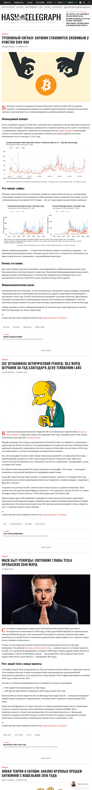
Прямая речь (19, 2)
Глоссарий (40, 2)
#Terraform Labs (16, 524)
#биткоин (16, 327)
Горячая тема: (76, 12)
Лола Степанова (8, 780)
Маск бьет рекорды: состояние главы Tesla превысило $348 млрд (37, 562)
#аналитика (57, 7)
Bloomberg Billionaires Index (38, 648)
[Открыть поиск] (89, 2)
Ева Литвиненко (8, 372)
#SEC (4, 524)
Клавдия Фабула (8, 46)
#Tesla (29, 735)
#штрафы (28, 524)
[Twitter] (84, 2)
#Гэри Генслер (40, 524)
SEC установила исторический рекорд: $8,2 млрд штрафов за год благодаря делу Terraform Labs (41, 365)
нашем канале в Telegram (54, 318)
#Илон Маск (7, 735)
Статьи (29, 2)
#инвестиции (40, 327)
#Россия (19, 7)
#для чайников (31, 7)
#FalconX (6, 327)
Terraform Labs (33, 437)
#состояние (19, 735)
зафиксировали (66, 130)
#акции (37, 735)
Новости (7, 2)
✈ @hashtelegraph (84, 7)
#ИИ (41, 7)
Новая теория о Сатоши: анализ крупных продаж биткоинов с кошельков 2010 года (42, 773)
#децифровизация (71, 7)
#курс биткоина (8, 7)
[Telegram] (80, 2)
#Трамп (47, 7)
